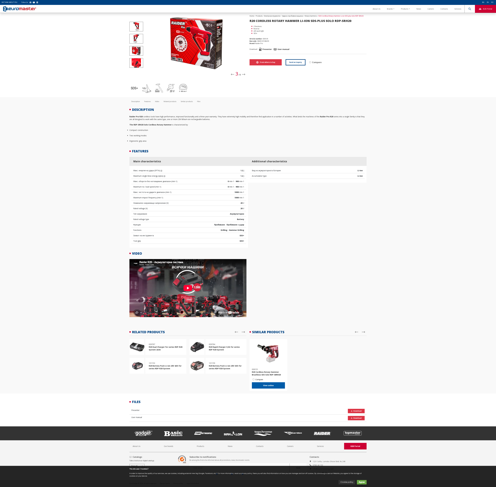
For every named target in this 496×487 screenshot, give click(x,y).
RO (492, 2)
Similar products (187, 101)
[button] (391, 9)
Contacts (444, 9)
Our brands (168, 446)
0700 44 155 (318, 465)
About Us (376, 9)
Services (457, 9)
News (418, 9)
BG (483, 2)
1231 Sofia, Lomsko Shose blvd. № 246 (329, 461)
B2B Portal (355, 446)
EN (488, 2)
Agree (362, 482)
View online (268, 385)
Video (157, 101)
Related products (170, 101)
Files (198, 101)
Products (200, 446)
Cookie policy (346, 482)
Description (135, 101)
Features (147, 101)
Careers (431, 9)
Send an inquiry (295, 62)
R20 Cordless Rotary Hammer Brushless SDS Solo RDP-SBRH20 (266, 373)
